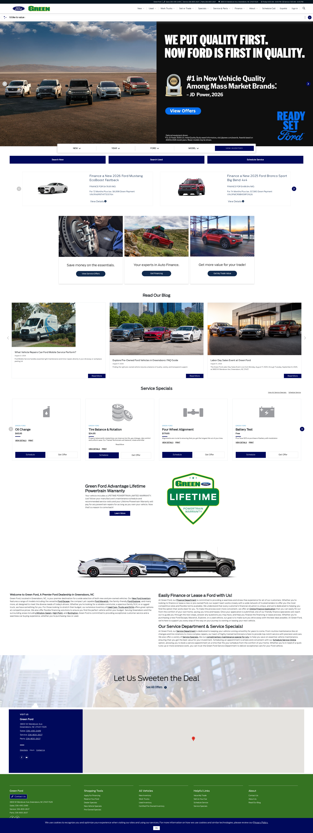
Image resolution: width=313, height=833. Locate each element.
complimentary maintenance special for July (228, 637)
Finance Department (186, 600)
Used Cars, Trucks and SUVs (120, 607)
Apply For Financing (92, 795)
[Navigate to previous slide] (2, 84)
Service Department (186, 631)
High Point (58, 613)
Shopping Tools (93, 790)
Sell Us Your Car (200, 799)
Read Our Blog (255, 803)
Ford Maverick (101, 601)
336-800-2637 (35, 735)
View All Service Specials (277, 392)
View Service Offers (91, 274)
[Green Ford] (31, 8)
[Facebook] (22, 757)
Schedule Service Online (284, 640)
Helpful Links (202, 790)
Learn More (120, 513)
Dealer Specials (90, 803)
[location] (219, 2)
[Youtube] (26, 757)
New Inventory (145, 795)
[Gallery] (156, 83)
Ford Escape (63, 601)
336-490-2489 (33, 731)
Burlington (73, 613)
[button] (193, 739)
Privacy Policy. (260, 822)
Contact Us (40, 750)
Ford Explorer (134, 601)
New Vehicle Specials (93, 806)
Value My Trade (200, 795)
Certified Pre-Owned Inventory (151, 806)
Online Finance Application (262, 609)
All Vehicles (146, 790)
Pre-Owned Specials (92, 810)
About (252, 790)
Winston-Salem (44, 613)
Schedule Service (295, 392)
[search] (304, 8)
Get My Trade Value (222, 273)
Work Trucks (144, 799)
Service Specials (190, 637)
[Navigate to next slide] (311, 84)
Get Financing (156, 273)
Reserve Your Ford (91, 799)
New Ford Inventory (141, 598)
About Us (252, 799)
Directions (24, 750)
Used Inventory (145, 803)
